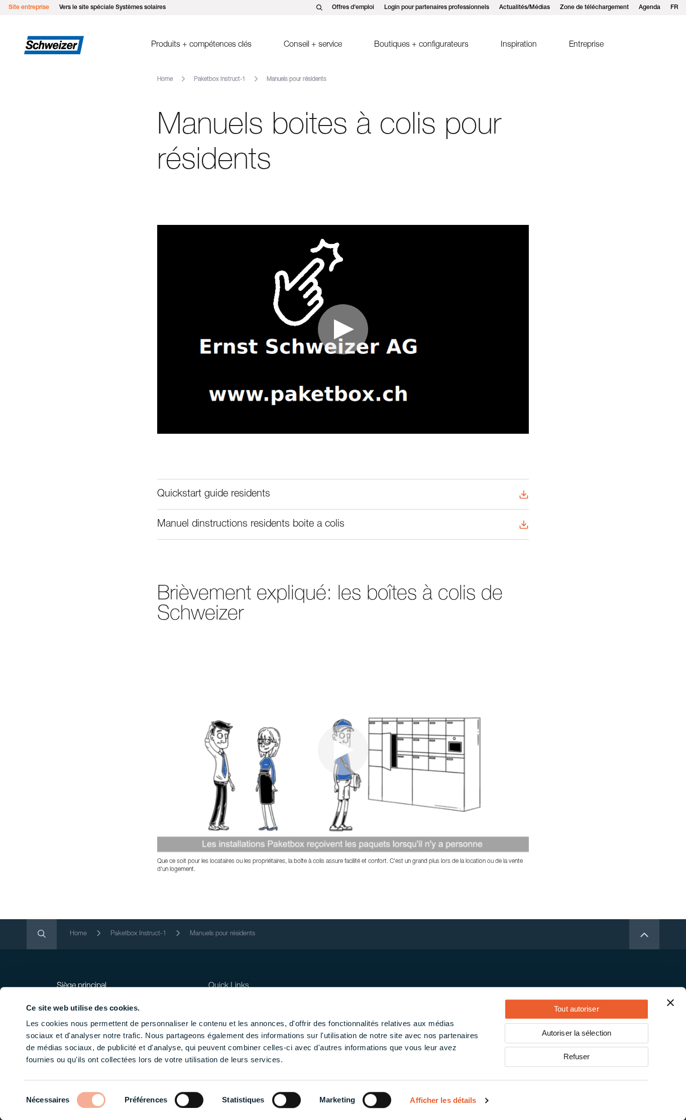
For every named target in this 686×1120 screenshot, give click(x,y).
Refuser (576, 1056)
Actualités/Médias (524, 8)
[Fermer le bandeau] (670, 1002)
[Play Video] (343, 329)
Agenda (649, 8)
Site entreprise (29, 8)
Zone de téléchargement (594, 8)
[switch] (189, 1100)
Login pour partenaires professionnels (436, 8)
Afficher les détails (443, 1100)
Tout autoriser (576, 1009)
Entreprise (586, 45)
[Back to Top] (644, 934)
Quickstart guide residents (213, 494)
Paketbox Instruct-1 (220, 79)
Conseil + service (313, 45)
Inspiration (519, 45)
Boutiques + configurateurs (421, 45)
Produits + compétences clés (201, 45)
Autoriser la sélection (576, 1033)
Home (165, 79)
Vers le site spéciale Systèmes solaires (112, 8)
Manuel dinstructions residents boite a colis (251, 525)
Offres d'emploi (353, 8)
